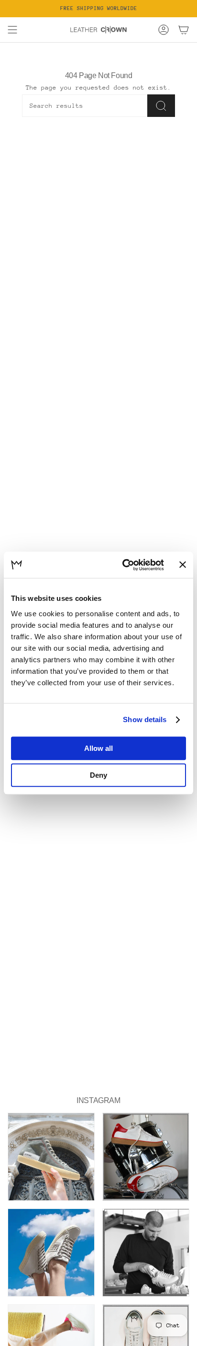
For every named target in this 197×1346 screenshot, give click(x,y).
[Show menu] (12, 30)
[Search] (161, 105)
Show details (144, 719)
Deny (98, 775)
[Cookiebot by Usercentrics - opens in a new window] (124, 565)
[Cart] (184, 30)
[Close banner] (182, 565)
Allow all (98, 748)
